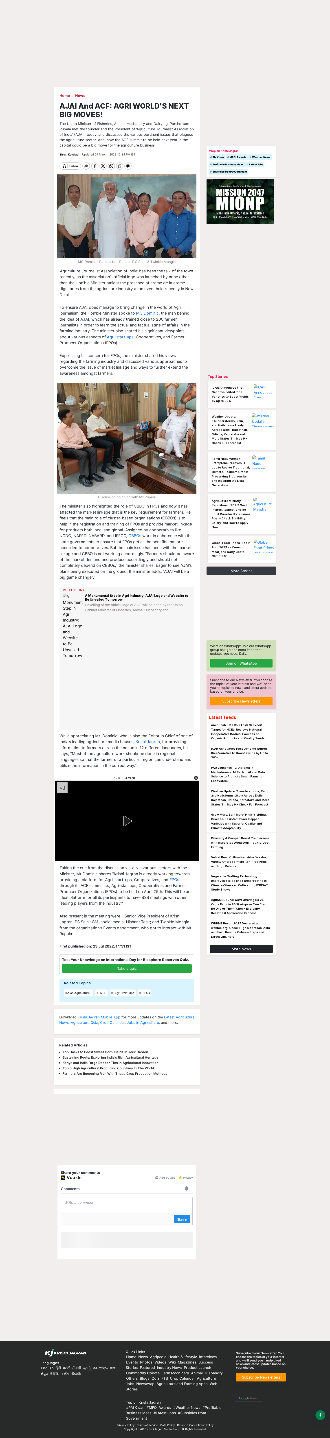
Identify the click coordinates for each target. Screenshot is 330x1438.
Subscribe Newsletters (241, 701)
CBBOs (134, 535)
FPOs (174, 879)
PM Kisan (218, 157)
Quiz (155, 1378)
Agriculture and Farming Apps (182, 1383)
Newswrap (145, 1383)
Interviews (208, 1357)
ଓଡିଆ (54, 1373)
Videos (160, 1362)
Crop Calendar (112, 1022)
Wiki (172, 1362)
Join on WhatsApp (241, 663)
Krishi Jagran (147, 741)
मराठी (66, 1368)
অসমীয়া (65, 1373)
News (143, 1357)
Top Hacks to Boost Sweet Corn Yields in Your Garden (105, 1052)
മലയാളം (100, 1368)
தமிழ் (87, 1368)
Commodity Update (143, 1373)
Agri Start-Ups (124, 993)
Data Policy (167, 1425)
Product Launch (197, 1367)
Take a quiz (127, 968)
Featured (147, 1367)
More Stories (241, 571)
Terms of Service (147, 1425)
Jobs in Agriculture (143, 1022)
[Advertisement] (127, 694)
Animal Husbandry (207, 1373)
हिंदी (58, 1368)
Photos (146, 1362)
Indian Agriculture (77, 993)
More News (241, 949)
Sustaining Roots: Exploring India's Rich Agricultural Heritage (110, 1057)
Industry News (169, 1367)
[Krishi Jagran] (64, 1353)
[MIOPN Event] (240, 201)
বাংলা (112, 1368)
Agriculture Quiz (84, 1022)
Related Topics (77, 983)
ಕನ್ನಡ (45, 1373)
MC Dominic (147, 313)
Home (131, 1357)
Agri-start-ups (120, 337)
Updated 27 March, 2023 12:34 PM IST (108, 154)
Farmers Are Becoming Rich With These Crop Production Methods (115, 1073)
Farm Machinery (175, 1373)
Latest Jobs (256, 164)
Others (132, 1378)
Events (132, 1362)
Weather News (261, 157)
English (47, 1368)
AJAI (102, 993)
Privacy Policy (126, 1425)
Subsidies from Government (230, 171)
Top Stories (218, 376)
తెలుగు (76, 1373)
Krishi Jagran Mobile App (99, 1017)
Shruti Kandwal (69, 154)
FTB (164, 1378)
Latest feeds (222, 717)
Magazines (187, 1362)
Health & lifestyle (182, 1357)
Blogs (145, 1378)
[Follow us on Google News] (247, 1398)
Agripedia (158, 1357)
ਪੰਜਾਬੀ (76, 1368)
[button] (196, 778)
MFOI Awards (238, 157)
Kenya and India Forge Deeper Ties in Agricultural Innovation (110, 1063)
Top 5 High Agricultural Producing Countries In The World (108, 1068)
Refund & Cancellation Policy (195, 1425)
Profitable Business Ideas (228, 164)
